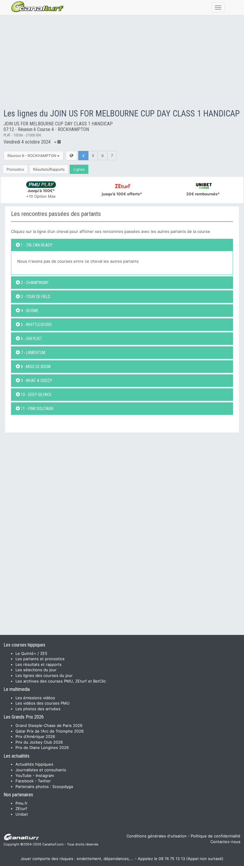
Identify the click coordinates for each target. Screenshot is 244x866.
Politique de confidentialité (215, 836)
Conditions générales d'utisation (156, 836)
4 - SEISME (29, 310)
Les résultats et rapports (38, 664)
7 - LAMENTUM (32, 352)
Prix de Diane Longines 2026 (42, 747)
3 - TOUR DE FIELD (35, 296)
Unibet (21, 814)
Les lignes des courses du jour (44, 675)
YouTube (23, 775)
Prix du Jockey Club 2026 (39, 742)
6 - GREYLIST (31, 338)
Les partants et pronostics (40, 658)
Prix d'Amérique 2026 (35, 736)
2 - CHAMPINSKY (34, 282)
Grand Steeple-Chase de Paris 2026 (48, 725)
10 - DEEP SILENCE (36, 394)
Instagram (45, 775)
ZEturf (21, 808)
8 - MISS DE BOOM (35, 366)
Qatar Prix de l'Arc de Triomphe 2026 (49, 731)
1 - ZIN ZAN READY (36, 245)
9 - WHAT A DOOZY (36, 380)
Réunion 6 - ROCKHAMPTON (32, 155)
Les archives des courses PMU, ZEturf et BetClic (60, 681)
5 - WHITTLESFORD (36, 324)
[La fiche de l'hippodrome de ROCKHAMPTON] (71, 155)
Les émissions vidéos (35, 697)
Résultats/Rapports (49, 169)
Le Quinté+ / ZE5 (31, 653)
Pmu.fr (21, 803)
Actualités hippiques (34, 764)
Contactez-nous (225, 841)
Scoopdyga (62, 786)
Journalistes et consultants (40, 769)
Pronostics (15, 169)
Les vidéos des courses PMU (42, 703)
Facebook (24, 780)
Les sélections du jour (36, 669)
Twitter (44, 780)
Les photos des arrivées (37, 708)
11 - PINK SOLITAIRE (37, 408)
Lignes (79, 169)
